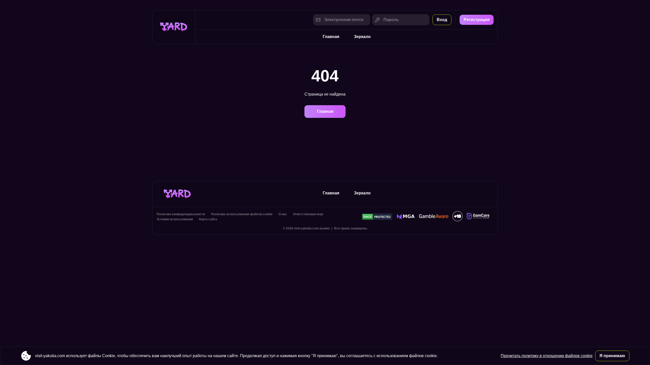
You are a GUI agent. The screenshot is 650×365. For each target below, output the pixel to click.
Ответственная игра (308, 214)
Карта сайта (208, 219)
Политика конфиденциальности (181, 214)
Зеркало (362, 36)
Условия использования (175, 219)
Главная (331, 36)
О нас (283, 214)
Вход (442, 19)
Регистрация (477, 19)
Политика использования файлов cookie (241, 214)
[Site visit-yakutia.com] (174, 27)
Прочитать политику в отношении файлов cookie (547, 356)
